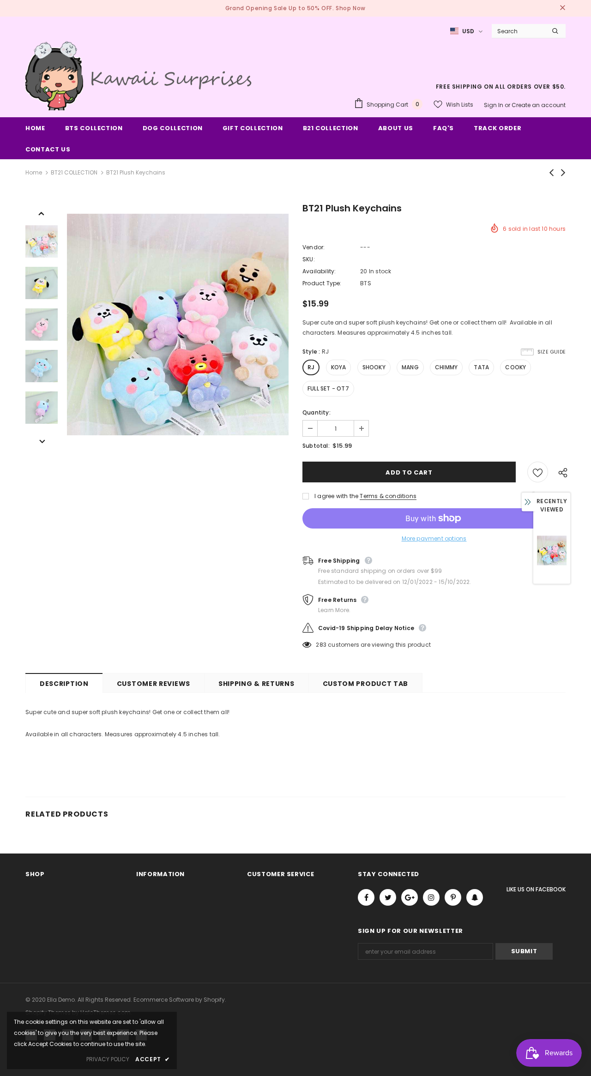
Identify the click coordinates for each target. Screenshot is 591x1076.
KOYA (338, 367)
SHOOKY (374, 367)
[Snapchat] (474, 897)
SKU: (308, 259)
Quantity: (316, 412)
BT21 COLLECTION (74, 172)
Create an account (539, 105)
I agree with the (336, 496)
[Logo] (140, 74)
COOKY (515, 367)
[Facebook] (366, 897)
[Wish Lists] (537, 472)
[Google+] (409, 897)
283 (321, 645)
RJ (311, 367)
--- (365, 247)
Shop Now (351, 8)
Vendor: (313, 247)
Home (33, 172)
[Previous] (41, 212)
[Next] (41, 441)
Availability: (319, 271)
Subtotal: (316, 446)
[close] (562, 8)
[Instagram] (431, 897)
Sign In (494, 105)
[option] (178, 324)
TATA (481, 367)
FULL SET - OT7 (328, 388)
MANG (410, 367)
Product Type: (322, 283)
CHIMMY (446, 367)
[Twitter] (388, 897)
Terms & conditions (388, 496)
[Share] (560, 472)
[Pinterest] (453, 897)
